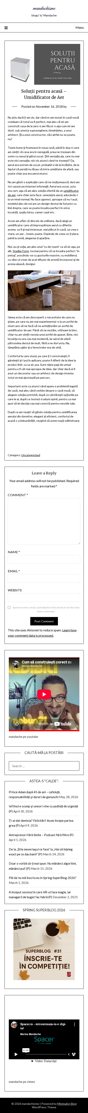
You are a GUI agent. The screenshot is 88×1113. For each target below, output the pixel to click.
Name (14, 552)
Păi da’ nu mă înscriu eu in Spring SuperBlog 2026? (42, 878)
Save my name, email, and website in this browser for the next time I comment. (46, 609)
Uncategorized (30, 455)
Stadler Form (21, 251)
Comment (18, 495)
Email (14, 571)
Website (15, 590)
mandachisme (44, 8)
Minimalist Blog (67, 1103)
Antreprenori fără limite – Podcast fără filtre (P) (41, 835)
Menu (80, 27)
